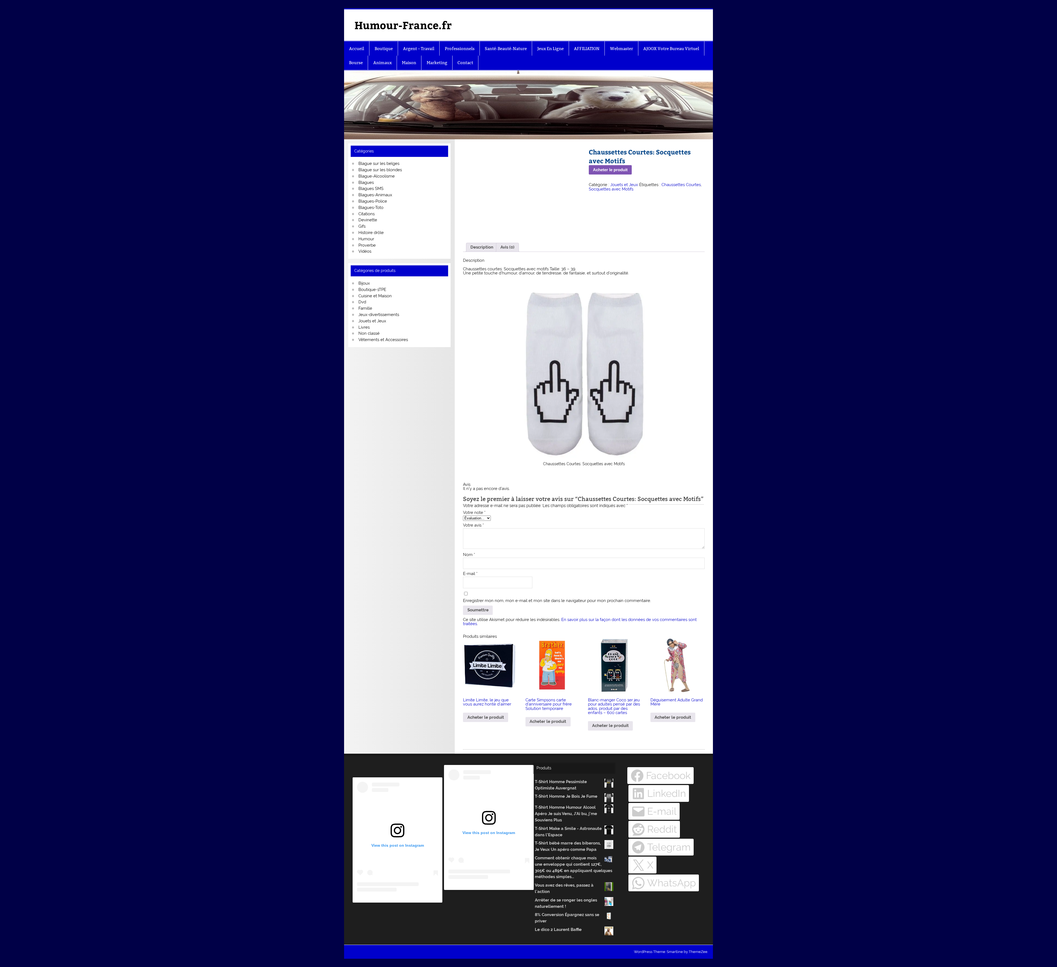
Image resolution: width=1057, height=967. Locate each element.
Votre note (474, 513)
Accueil (356, 48)
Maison (409, 62)
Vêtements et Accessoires (383, 339)
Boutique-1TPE (372, 289)
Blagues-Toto (370, 207)
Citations (366, 213)
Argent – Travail (418, 48)
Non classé (369, 333)
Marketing (437, 62)
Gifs (362, 226)
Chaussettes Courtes (681, 184)
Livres (364, 327)
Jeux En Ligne (550, 48)
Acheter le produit (610, 169)
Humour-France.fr (403, 25)
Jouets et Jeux (624, 184)
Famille (365, 308)
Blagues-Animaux (375, 194)
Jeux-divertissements (378, 314)
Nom (469, 555)
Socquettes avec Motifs (611, 189)
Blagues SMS (370, 188)
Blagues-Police (372, 201)
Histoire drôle (371, 232)
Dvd (362, 301)
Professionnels (460, 48)
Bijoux (364, 283)
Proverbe (367, 245)
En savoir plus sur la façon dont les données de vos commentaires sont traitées (580, 621)
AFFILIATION (587, 48)
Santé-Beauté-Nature (506, 48)
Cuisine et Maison (375, 295)
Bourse (356, 62)
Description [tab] (481, 247)
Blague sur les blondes (380, 169)
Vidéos (364, 251)
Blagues (366, 182)
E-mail (470, 574)
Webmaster (621, 48)
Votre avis (473, 525)
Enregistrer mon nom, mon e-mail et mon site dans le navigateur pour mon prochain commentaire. (557, 601)
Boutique (384, 48)
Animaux (382, 62)
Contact (465, 62)
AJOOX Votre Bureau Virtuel (671, 48)
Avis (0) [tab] (507, 247)
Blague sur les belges (378, 163)
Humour (366, 238)
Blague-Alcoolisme (376, 176)
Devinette (367, 219)
